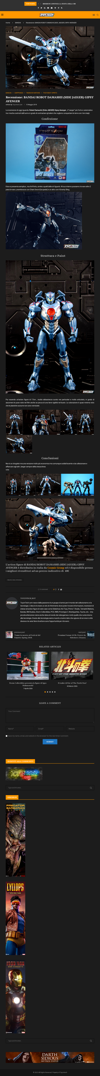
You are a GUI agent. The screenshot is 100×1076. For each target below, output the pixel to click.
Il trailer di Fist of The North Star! (72, 683)
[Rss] (61, 8)
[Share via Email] (61, 590)
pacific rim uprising (14, 580)
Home (8, 23)
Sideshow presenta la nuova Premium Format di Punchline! (67, 4)
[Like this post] (55, 590)
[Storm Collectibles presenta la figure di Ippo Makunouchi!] (28, 666)
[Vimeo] (55, 8)
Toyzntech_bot (17, 104)
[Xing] (58, 8)
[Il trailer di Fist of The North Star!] (72, 666)
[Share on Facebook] (58, 590)
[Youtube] (48, 8)
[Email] (51, 8)
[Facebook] (38, 8)
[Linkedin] (44, 8)
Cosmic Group (55, 567)
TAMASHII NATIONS (33, 93)
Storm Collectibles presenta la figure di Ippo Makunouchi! (27, 684)
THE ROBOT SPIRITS (50, 93)
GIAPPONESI (19, 93)
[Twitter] (41, 8)
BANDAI (18, 23)
